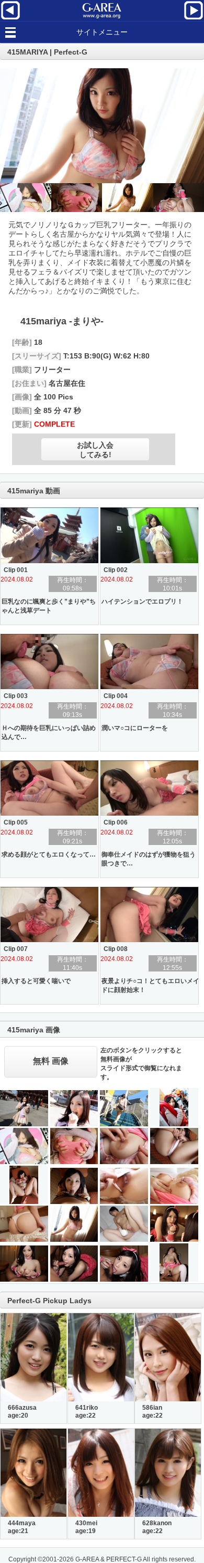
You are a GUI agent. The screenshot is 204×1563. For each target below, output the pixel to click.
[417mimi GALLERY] (10, 18)
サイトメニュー (102, 32)
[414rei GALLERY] (193, 18)
